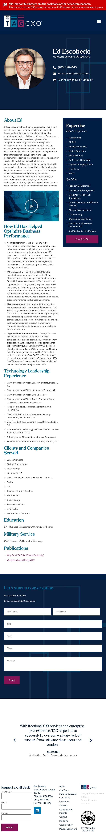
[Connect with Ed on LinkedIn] (54, 80)
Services (63, 805)
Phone (4, 813)
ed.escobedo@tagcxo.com (74, 73)
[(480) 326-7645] (54, 67)
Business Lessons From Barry (21, 560)
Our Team (64, 790)
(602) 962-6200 (41, 799)
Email (4, 802)
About (62, 786)
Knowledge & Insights (65, 811)
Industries (64, 801)
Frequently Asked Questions (67, 796)
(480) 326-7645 (67, 67)
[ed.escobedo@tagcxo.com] (54, 73)
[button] (99, 21)
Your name (6, 792)
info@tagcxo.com (42, 802)
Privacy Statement (68, 829)
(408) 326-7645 (18, 595)
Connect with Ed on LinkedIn (76, 80)
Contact (63, 817)
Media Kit (63, 821)
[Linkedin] (37, 810)
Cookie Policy (66, 825)
